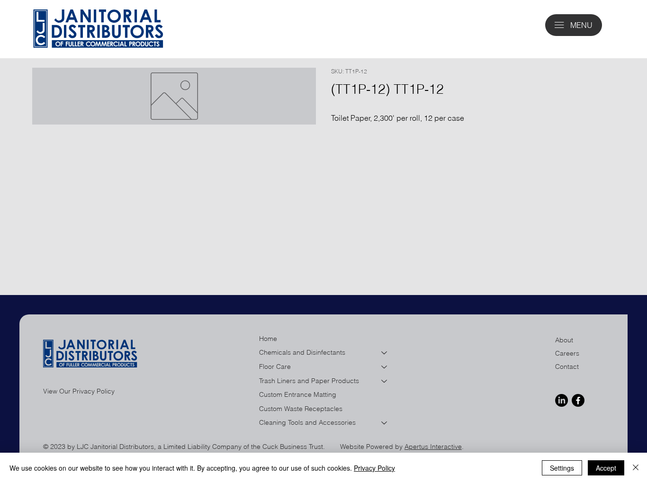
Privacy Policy (374, 468)
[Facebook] (578, 400)
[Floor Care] (384, 367)
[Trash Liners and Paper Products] (384, 381)
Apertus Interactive (433, 446)
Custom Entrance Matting (297, 394)
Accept (606, 468)
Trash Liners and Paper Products (309, 380)
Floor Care (275, 366)
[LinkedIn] (561, 400)
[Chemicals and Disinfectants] (384, 353)
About (564, 340)
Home (268, 338)
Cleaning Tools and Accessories (307, 422)
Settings (562, 468)
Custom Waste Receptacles (300, 408)
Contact (567, 366)
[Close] (635, 467)
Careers (567, 353)
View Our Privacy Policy (79, 391)
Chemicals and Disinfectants (302, 352)
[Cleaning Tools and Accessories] (384, 423)
